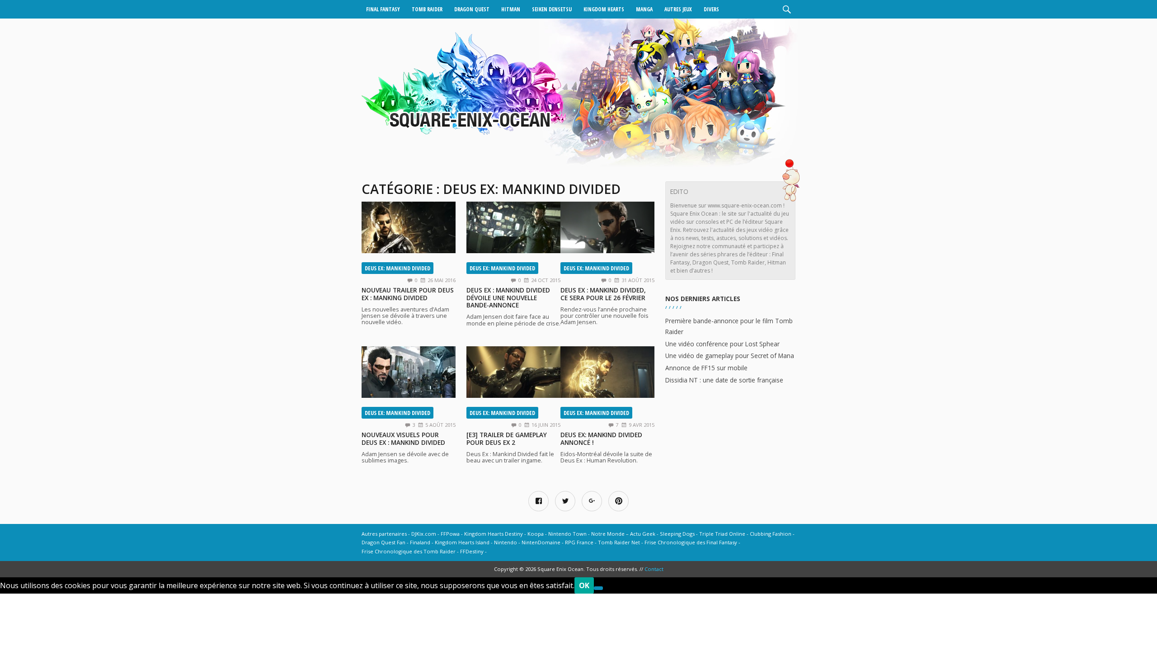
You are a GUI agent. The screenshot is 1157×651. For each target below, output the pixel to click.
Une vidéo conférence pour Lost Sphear (722, 344)
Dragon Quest (471, 9)
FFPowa (450, 533)
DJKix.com (423, 533)
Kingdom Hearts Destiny (493, 533)
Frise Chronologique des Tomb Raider (409, 551)
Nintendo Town (567, 533)
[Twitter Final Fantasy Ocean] (565, 501)
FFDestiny (472, 551)
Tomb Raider (427, 9)
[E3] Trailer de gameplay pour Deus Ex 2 (506, 438)
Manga (644, 9)
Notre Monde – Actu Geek (623, 533)
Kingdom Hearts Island (462, 542)
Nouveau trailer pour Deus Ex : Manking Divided (408, 294)
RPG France (579, 542)
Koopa (535, 533)
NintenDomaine (541, 542)
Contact (653, 569)
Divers (711, 9)
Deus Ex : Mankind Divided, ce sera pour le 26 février (603, 294)
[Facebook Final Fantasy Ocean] (538, 501)
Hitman (510, 9)
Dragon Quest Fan (383, 542)
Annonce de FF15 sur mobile (706, 367)
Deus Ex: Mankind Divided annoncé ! (601, 438)
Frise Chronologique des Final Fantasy (690, 542)
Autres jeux (678, 9)
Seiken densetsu (552, 9)
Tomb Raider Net (619, 542)
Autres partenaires (384, 533)
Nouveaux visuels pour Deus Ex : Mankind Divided (403, 438)
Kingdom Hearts (603, 9)
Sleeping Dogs (677, 533)
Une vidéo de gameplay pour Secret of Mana (729, 355)
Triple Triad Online (722, 533)
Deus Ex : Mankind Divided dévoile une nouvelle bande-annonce (508, 297)
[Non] (598, 588)
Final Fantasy (383, 9)
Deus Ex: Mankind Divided (397, 268)
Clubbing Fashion (770, 533)
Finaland (420, 542)
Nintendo (505, 542)
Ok (584, 585)
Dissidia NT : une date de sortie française (724, 380)
